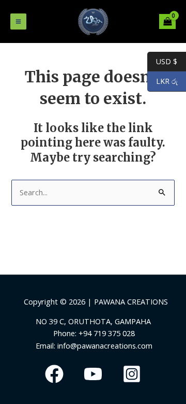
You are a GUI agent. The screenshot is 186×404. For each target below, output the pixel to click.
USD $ (162, 61)
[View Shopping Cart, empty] (167, 21)
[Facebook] (54, 374)
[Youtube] (93, 374)
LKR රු (162, 81)
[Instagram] (131, 374)
